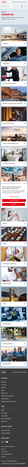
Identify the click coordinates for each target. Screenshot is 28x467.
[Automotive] (14, 56)
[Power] (14, 296)
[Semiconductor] (14, 316)
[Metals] (14, 236)
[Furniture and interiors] (14, 156)
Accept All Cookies (14, 200)
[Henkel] (3, 372)
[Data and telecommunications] (14, 136)
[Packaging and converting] (14, 256)
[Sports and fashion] (14, 336)
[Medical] (14, 216)
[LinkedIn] (2, 442)
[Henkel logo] (4, 2)
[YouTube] (7, 442)
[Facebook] (4, 442)
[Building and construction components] (14, 96)
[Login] (22, 6)
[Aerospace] (14, 36)
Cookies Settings (14, 196)
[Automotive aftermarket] (14, 76)
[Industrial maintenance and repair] (14, 176)
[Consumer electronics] (14, 116)
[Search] (4, 6)
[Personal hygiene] (14, 276)
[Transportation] (14, 356)
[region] (14, 196)
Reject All (13, 204)
